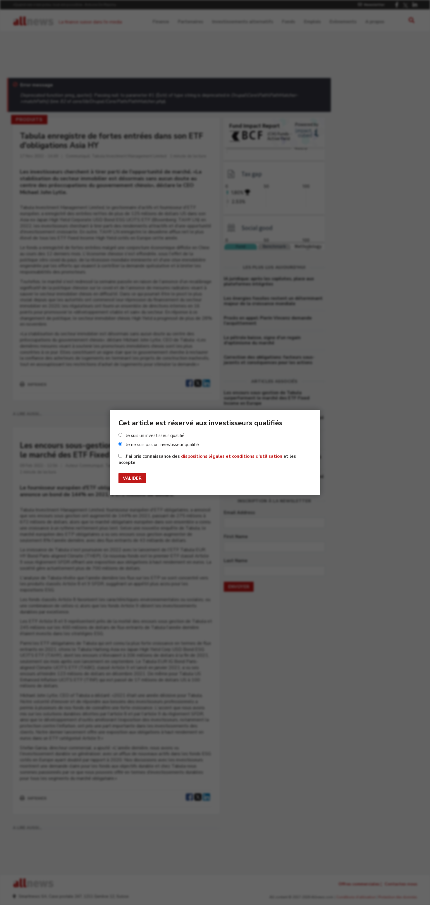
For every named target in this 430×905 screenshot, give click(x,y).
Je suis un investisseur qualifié (155, 435)
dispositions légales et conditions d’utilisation (231, 456)
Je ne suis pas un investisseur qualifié (162, 445)
